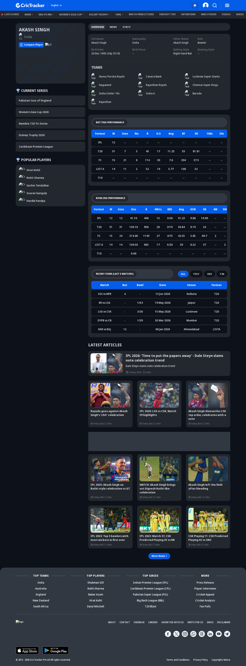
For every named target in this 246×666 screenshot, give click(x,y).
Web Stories (208, 14)
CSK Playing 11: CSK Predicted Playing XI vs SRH (208, 538)
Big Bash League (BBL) (150, 600)
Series (240, 14)
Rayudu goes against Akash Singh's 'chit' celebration (109, 413)
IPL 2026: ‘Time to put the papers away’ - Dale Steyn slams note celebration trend (174, 358)
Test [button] (196, 274)
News (28, 14)
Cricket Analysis (205, 600)
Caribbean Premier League (36, 146)
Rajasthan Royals (156, 85)
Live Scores (11, 14)
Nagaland (105, 85)
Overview (97, 27)
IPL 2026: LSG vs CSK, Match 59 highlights (158, 413)
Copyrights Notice (221, 659)
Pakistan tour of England (35, 100)
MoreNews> (159, 556)
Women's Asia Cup (70, 14)
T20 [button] (222, 274)
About (112, 622)
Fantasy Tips (167, 14)
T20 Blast (150, 606)
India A (150, 93)
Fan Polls (205, 606)
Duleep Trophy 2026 (32, 135)
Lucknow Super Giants (206, 76)
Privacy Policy (200, 659)
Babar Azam (95, 594)
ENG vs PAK (45, 14)
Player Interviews (205, 588)
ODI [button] (209, 274)
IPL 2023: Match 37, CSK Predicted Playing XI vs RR (157, 538)
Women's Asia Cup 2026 (34, 112)
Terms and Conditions (177, 659)
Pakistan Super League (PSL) (150, 594)
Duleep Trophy (98, 14)
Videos (226, 14)
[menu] (227, 5)
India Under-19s (109, 93)
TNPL (118, 14)
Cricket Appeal (205, 594)
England (41, 594)
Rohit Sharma (95, 588)
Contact (125, 622)
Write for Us (195, 622)
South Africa (40, 606)
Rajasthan (105, 102)
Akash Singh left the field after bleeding (205, 486)
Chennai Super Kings (205, 85)
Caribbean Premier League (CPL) (150, 588)
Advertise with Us (172, 622)
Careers (153, 622)
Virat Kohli (95, 600)
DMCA (210, 622)
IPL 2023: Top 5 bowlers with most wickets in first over (109, 538)
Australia (41, 588)
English (55, 5)
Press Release (205, 582)
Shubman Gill (95, 582)
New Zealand (41, 600)
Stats (126, 27)
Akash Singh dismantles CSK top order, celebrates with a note (207, 415)
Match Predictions (141, 14)
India (40, 582)
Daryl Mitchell (95, 606)
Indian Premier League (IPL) (150, 582)
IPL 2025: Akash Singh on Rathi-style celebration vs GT (110, 486)
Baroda (197, 93)
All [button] (183, 274)
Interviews (188, 14)
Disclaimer (223, 622)
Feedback (139, 622)
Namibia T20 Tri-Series (33, 123)
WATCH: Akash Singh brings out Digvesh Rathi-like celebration (157, 488)
